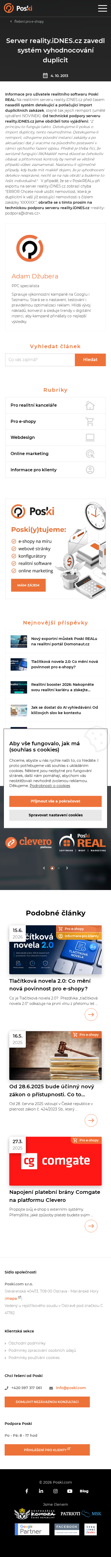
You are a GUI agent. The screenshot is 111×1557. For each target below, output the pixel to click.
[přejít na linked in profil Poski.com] (41, 1491)
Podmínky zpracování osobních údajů (42, 1350)
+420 (26, 1387)
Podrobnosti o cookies (50, 786)
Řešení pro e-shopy (29, 21)
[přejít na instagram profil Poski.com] (55, 1491)
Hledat (90, 359)
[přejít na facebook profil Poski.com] (26, 1491)
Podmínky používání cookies (34, 1357)
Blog (84, 1491)
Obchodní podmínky (27, 1343)
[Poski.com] (24, 9)
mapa (11, 1298)
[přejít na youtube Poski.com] (70, 1491)
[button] (44, 868)
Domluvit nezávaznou (47, 1402)
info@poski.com (71, 1387)
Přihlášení (45, 1450)
